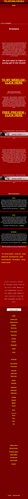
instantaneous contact (12, 290)
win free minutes (8, 253)
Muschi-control (14, 448)
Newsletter (14, 345)
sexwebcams (9, 287)
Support (13, 464)
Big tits (14, 380)
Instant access (14, 322)
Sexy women (13, 363)
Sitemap (9, 495)
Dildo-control (13, 445)
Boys (13, 410)
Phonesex (14, 335)
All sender (14, 359)
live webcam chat (13, 256)
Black (13, 421)
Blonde (13, 415)
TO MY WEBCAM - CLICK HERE (14, 81)
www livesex (15, 284)
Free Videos (13, 331)
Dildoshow (14, 393)
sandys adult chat (9, 284)
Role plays (14, 390)
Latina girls (14, 373)
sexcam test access (13, 281)
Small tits (13, 383)
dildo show (19, 287)
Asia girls (13, 370)
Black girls (14, 376)
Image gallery (13, 454)
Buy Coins (14, 328)
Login (13, 352)
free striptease (16, 259)
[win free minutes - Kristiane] (14, 68)
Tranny (14, 405)
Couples (13, 400)
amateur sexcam (5, 262)
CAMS (13, 315)
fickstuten (14, 287)
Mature (14, 403)
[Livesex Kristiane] (14, 36)
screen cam (18, 253)
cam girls (20, 284)
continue (22, 208)
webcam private (20, 290)
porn (4, 284)
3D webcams (13, 457)
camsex (23, 259)
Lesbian (14, 397)
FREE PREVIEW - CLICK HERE (14, 114)
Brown (13, 418)
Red (14, 424)
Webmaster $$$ (16, 495)
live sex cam (6, 281)
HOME (13, 5)
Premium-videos (13, 451)
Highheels (14, 387)
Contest (14, 338)
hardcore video (20, 281)
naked (21, 256)
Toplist (14, 348)
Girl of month (13, 460)
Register (13, 325)
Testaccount (13, 319)
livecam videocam (6, 259)
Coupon (13, 341)
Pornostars (14, 366)
